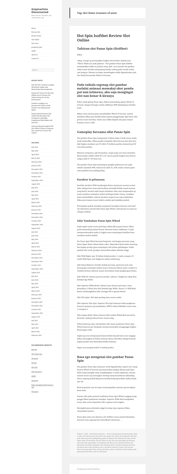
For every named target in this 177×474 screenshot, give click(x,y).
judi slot (34, 350)
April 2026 (35, 154)
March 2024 (35, 247)
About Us (34, 55)
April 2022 (35, 328)
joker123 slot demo (88, 441)
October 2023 (36, 265)
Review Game (36, 36)
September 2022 (37, 313)
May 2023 (34, 284)
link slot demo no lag (103, 441)
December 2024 (36, 214)
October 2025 (36, 177)
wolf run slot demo (100, 452)
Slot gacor (34, 392)
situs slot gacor (36, 372)
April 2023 (35, 287)
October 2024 (36, 221)
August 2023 (35, 273)
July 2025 (34, 188)
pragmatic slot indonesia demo (104, 445)
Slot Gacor (35, 43)
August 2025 (35, 184)
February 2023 (36, 295)
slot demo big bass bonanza (125, 445)
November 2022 (37, 306)
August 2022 (35, 317)
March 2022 (35, 332)
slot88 (33, 51)
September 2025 (37, 180)
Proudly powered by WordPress (88, 469)
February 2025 (36, 206)
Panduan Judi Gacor (98, 434)
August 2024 (35, 228)
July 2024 (34, 232)
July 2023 (34, 276)
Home (33, 28)
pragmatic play (36, 47)
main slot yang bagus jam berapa (123, 441)
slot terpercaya (36, 354)
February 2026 (36, 162)
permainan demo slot (125, 443)
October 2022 (36, 309)
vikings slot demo (103, 449)
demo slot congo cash (106, 436)
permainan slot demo (84, 445)
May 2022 (34, 324)
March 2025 (35, 202)
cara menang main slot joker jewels (120, 434)
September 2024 (37, 225)
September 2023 (37, 269)
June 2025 (34, 191)
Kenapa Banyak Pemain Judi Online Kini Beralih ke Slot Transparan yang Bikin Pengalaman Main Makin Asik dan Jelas (41, 118)
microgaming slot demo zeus (107, 443)
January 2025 (36, 210)
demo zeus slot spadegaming (91, 438)
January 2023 (36, 298)
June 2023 (34, 280)
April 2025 (35, 199)
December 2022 (36, 302)
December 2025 (36, 169)
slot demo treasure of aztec (114, 447)
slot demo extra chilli (84, 447)
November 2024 (37, 217)
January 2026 (36, 166)
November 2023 (37, 261)
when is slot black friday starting (121, 449)
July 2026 (34, 147)
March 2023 (35, 291)
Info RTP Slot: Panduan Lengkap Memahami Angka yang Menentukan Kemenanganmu (42, 87)
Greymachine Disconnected (39, 10)
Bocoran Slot (35, 32)
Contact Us (35, 58)
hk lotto (34, 363)
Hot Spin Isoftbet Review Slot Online (103, 37)
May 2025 (34, 195)
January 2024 (36, 254)
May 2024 (34, 239)
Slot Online (35, 40)
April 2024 (35, 243)
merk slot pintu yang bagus (86, 443)
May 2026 (34, 151)
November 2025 (37, 173)
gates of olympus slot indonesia (113, 438)
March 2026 (35, 158)
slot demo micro (98, 447)
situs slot (34, 367)
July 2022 (34, 321)
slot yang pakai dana (89, 449)
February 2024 (36, 250)
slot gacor (34, 358)
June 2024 (34, 236)
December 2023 (36, 258)
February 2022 (36, 335)
